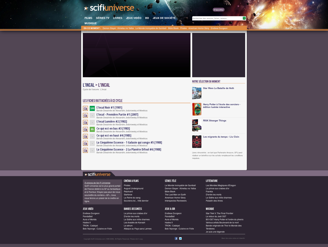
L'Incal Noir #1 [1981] (109, 107)
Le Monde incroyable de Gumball (150, 28)
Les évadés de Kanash (134, 222)
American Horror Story (198, 28)
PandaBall (88, 216)
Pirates (183, 28)
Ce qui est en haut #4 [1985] (114, 135)
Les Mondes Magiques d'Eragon (221, 185)
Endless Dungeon (219, 28)
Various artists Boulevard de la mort (222, 222)
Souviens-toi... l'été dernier (136, 200)
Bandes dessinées (133, 209)
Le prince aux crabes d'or (217, 188)
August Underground (133, 188)
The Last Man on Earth (175, 194)
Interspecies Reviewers (176, 200)
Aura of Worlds (90, 219)
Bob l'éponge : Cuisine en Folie (97, 228)
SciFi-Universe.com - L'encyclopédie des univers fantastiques (109, 8)
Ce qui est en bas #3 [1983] (113, 128)
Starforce (128, 194)
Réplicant (128, 191)
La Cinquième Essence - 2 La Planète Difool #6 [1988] (129, 149)
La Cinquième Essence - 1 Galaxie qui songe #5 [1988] (129, 142)
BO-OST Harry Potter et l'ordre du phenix (224, 219)
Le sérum (128, 225)
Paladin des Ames (214, 200)
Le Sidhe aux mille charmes (219, 197)
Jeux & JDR (170, 209)
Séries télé (170, 181)
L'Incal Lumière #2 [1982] (112, 121)
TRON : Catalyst (90, 225)
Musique (210, 209)
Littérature (212, 181)
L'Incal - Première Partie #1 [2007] (117, 114)
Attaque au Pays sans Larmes (138, 228)
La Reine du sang (132, 197)
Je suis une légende (215, 231)
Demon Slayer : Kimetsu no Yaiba (118, 28)
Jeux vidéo (88, 209)
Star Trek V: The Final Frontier (219, 213)
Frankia (209, 191)
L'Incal (88, 85)
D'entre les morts (213, 194)
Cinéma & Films (131, 181)
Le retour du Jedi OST (216, 216)
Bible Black (173, 28)
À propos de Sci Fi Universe (97, 182)
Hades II (87, 222)
